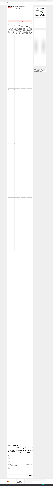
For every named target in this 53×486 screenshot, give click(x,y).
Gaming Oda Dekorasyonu (37, 10)
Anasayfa (9, 6)
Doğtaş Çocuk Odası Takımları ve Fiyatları (20, 452)
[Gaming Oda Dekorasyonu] (37, 8)
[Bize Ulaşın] (37, 11)
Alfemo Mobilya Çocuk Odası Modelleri (28, 452)
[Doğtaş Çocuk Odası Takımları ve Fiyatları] (20, 450)
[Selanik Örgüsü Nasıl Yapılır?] (37, 14)
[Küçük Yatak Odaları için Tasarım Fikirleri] (42, 14)
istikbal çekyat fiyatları (19, 481)
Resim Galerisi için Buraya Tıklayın (20, 21)
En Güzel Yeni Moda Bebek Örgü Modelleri (20, 448)
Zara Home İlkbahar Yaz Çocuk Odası (28, 448)
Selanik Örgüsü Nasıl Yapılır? (37, 15)
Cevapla (31, 457)
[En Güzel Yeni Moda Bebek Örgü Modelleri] (20, 447)
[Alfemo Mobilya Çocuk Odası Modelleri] (28, 450)
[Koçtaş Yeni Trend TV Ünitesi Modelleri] (42, 8)
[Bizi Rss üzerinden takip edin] (8, 481)
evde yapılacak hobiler (19, 482)
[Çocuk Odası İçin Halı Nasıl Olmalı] (12, 450)
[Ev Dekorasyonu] (11, 3)
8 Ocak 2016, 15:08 (28, 464)
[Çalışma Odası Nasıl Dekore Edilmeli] (42, 11)
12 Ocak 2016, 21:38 (28, 467)
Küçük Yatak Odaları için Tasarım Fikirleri (42, 15)
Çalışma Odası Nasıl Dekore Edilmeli (42, 12)
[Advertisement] (49, 17)
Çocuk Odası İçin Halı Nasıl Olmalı (12, 451)
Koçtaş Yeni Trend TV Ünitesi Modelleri (42, 10)
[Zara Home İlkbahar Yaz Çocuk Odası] (28, 447)
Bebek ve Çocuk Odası (12, 6)
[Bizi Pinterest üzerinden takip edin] (7, 481)
